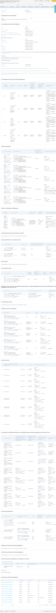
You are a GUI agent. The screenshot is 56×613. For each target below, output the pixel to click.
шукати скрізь (41, 4)
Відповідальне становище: (45, 6)
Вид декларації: (2, 6)
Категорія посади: (23, 6)
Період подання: (30, 6)
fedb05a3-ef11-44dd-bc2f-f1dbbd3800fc (7, 597)
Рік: (7, 6)
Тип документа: (12, 6)
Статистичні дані (12, 611)
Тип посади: (17, 6)
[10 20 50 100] (4, 605)
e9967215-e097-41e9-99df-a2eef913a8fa (7, 586)
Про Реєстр (1, 611)
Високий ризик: (37, 6)
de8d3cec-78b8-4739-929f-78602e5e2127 (7, 582)
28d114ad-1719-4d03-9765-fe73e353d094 (7, 595)
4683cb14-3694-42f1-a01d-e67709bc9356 (7, 584)
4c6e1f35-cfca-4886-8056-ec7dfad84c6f (7, 593)
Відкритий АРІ (7, 611)
